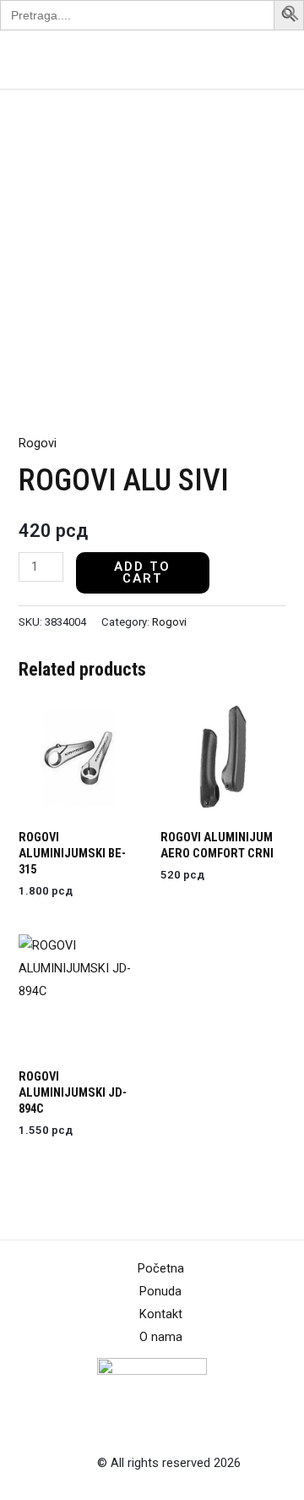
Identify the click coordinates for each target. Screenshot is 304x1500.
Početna (161, 1268)
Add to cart (142, 573)
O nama (160, 1336)
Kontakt (160, 1314)
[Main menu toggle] (269, 59)
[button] (291, 17)
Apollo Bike (53, 59)
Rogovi (38, 443)
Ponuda (160, 1291)
